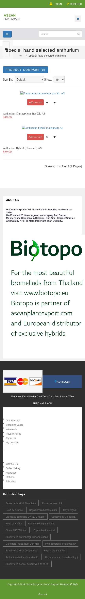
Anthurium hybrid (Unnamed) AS (22, 148)
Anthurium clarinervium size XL (22, 557)
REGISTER (76, 4)
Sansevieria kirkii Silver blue (21, 503)
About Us (11, 438)
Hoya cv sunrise (14, 509)
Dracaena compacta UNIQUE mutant (25, 516)
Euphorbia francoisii (44, 530)
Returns (10, 477)
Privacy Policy (13, 433)
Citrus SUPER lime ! (16, 530)
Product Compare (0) (25, 70)
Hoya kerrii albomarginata (43, 509)
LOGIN (58, 4)
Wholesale (11, 429)
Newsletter (11, 472)
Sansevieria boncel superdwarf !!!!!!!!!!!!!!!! (27, 563)
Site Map (10, 481)
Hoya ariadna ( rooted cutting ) (61, 557)
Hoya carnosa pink (52, 503)
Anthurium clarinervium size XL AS (24, 113)
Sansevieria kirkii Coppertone (21, 550)
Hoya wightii (69, 509)
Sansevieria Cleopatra (63, 516)
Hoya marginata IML (54, 550)
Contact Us (12, 463)
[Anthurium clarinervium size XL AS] (42, 93)
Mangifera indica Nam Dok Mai (22, 543)
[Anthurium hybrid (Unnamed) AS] (42, 127)
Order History (13, 468)
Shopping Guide (15, 424)
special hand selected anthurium (47, 55)
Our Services (13, 420)
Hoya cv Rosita (14, 523)
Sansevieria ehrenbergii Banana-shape (27, 536)
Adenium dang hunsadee (41, 523)
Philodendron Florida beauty (60, 543)
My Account (12, 442)
